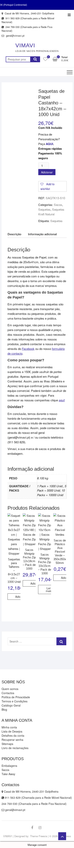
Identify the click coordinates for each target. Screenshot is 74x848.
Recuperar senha (12, 740)
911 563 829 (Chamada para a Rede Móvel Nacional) (28, 20)
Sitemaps (7, 744)
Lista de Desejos (12, 731)
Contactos (8, 693)
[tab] (14, 234)
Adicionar (47, 172)
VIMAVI (25, 45)
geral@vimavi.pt (14, 35)
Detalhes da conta (13, 735)
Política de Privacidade (16, 697)
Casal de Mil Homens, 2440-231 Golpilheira (29, 13)
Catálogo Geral (11, 705)
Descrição (14, 234)
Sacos (58, 205)
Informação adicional (42, 234)
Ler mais (49, 589)
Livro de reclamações (15, 748)
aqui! (62, 400)
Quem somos (10, 689)
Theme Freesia (38, 836)
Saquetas (44, 209)
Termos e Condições (14, 701)
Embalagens (9, 766)
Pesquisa (35, 59)
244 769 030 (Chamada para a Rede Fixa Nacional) (27, 29)
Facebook (28, 349)
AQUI (49, 144)
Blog (4, 709)
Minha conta (9, 727)
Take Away (8, 774)
